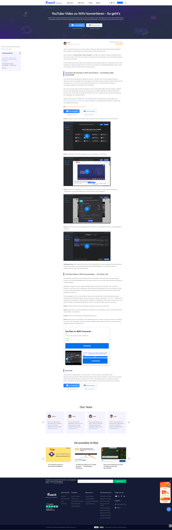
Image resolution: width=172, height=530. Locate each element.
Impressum (63, 496)
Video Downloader (51, 7)
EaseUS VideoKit (75, 498)
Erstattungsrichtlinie (55, 527)
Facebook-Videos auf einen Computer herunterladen (76, 100)
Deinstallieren (48, 527)
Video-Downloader (75, 83)
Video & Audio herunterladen (91, 501)
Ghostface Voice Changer (105, 496)
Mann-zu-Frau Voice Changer (104, 504)
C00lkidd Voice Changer (105, 515)
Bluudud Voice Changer (105, 512)
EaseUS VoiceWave (75, 496)
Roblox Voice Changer (105, 501)
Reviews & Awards (65, 498)
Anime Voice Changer (105, 510)
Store (113, 2)
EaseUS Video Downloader (77, 501)
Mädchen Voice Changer (105, 498)
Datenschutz (63, 503)
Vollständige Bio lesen (52, 428)
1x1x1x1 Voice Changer (105, 517)
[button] (129, 422)
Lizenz (62, 501)
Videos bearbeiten (89, 496)
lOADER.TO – (111, 298)
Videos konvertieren (89, 498)
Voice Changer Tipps (90, 503)
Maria (68, 42)
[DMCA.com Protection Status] (102, 527)
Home (44, 7)
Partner (90, 2)
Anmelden (120, 2)
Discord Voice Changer (105, 508)
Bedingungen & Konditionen (65, 527)
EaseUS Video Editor (75, 503)
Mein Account (73, 527)
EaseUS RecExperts (75, 506)
